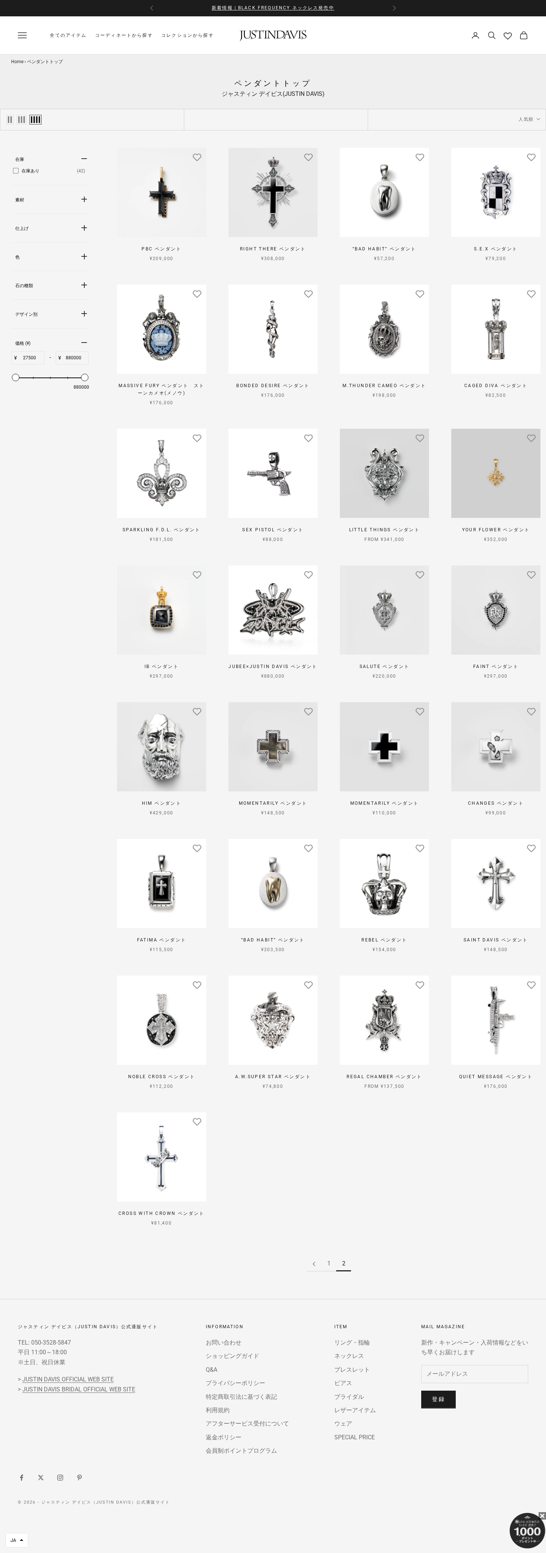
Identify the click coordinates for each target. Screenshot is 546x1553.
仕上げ (22, 228)
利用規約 (218, 1410)
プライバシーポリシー (235, 1383)
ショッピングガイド (232, 1355)
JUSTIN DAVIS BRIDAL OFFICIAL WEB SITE (78, 1389)
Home (17, 61)
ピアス (343, 1383)
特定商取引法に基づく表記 (241, 1396)
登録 (438, 1399)
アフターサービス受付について (247, 1423)
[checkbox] (49, 171)
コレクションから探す (187, 35)
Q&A (211, 1369)
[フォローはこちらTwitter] (41, 1477)
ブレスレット (352, 1369)
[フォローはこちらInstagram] (60, 1477)
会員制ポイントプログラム (241, 1450)
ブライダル (349, 1396)
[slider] (15, 377)
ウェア (343, 1423)
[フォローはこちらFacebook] (21, 1477)
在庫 (19, 159)
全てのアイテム (68, 35)
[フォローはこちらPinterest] (79, 1477)
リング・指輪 (352, 1342)
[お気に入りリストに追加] (196, 157)
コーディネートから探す (124, 35)
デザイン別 (26, 314)
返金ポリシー (223, 1437)
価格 (22, 343)
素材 (19, 199)
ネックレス (349, 1355)
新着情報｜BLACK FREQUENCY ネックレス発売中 (273, 7)
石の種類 (24, 285)
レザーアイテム (355, 1410)
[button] (17, 1540)
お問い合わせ (223, 1342)
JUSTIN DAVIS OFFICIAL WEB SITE (68, 1379)
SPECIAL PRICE (354, 1437)
